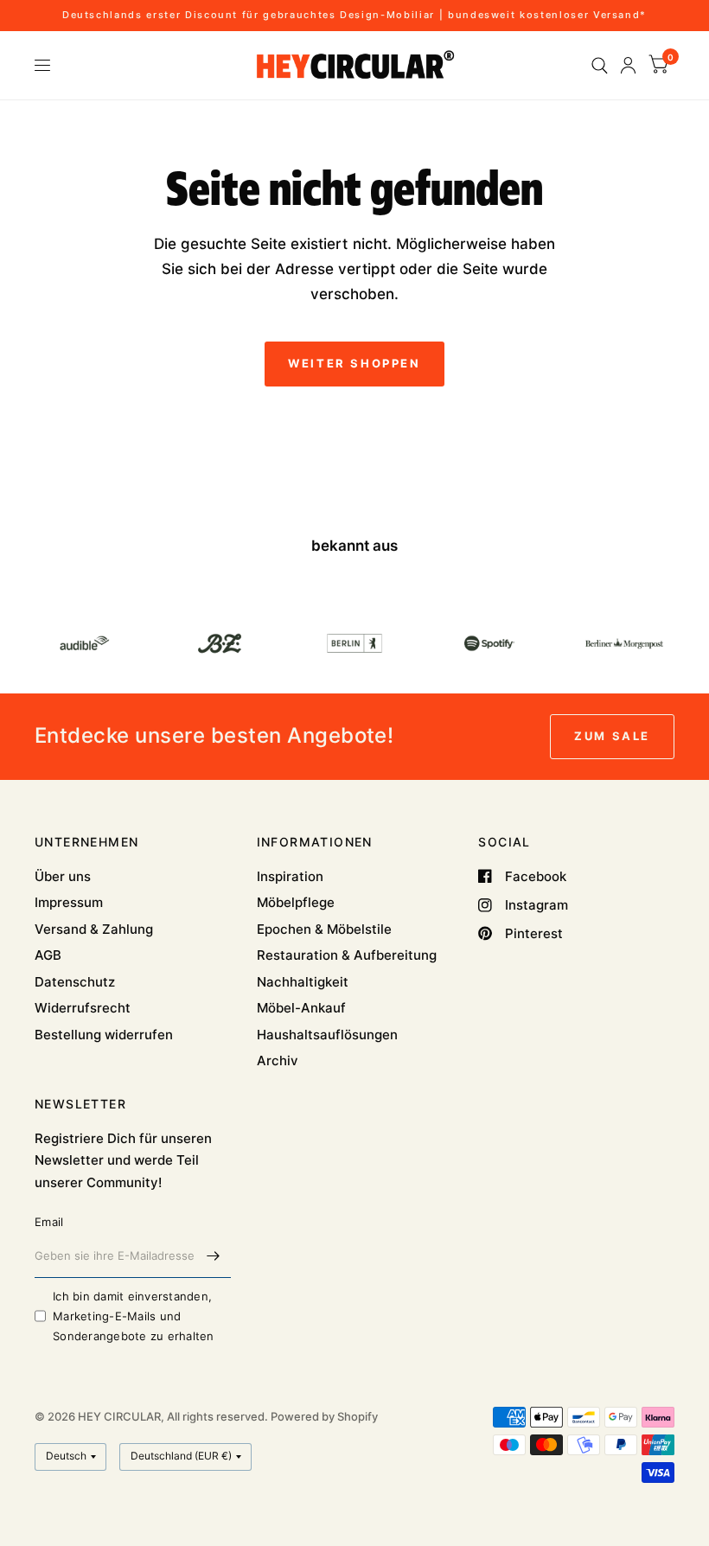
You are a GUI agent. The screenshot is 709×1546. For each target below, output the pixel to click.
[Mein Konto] (628, 65)
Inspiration (290, 876)
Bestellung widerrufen (104, 1034)
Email (49, 1222)
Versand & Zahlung (94, 929)
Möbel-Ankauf (301, 1008)
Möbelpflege (296, 902)
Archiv (277, 1060)
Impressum (69, 902)
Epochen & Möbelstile (324, 929)
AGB (48, 955)
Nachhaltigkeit (302, 982)
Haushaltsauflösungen (327, 1034)
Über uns (63, 876)
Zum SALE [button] (612, 736)
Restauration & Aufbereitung (347, 955)
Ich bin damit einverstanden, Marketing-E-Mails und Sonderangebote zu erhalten (133, 1316)
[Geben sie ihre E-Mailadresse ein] (213, 1255)
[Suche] (599, 65)
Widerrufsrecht (83, 1008)
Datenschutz (75, 982)
